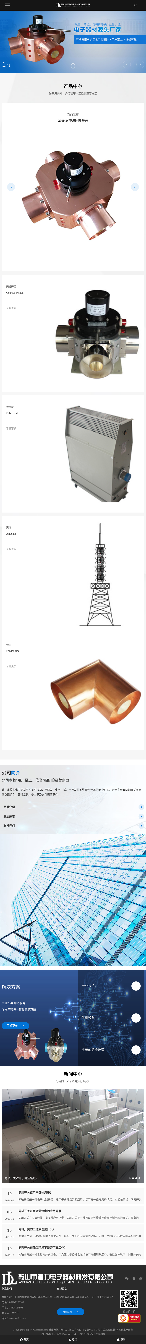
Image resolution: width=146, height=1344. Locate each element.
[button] (127, 64)
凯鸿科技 (100, 1334)
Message (68, 1311)
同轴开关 (100, 1329)
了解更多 (12, 1025)
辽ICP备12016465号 (51, 1334)
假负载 (109, 1329)
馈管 (115, 1329)
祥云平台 (78, 1334)
